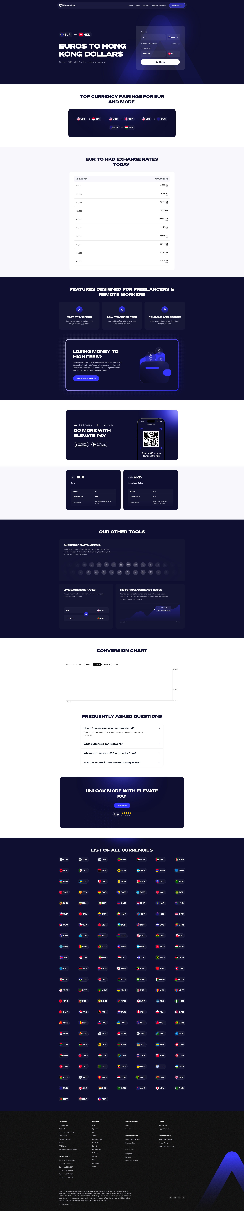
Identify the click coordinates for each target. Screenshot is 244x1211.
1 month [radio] (97, 664)
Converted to (146, 48)
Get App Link (88, 119)
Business (145, 5)
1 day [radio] (79, 664)
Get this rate (160, 62)
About (130, 5)
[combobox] (175, 37)
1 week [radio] (88, 664)
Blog (138, 5)
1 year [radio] (116, 664)
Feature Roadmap (159, 5)
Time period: (70, 664)
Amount (144, 32)
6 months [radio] (107, 664)
